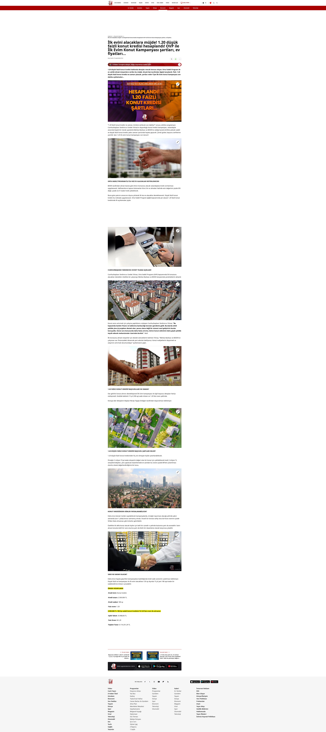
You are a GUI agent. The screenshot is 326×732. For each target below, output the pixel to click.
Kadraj (132, 696)
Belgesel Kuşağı (135, 711)
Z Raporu (133, 727)
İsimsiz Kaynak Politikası (205, 717)
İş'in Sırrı (133, 722)
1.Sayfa (132, 729)
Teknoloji (195, 8)
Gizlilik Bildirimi (202, 709)
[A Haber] (110, 2)
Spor (178, 8)
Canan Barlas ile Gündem (139, 701)
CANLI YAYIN (186, 2)
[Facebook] (145, 681)
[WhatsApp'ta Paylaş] (175, 59)
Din (109, 722)
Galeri (176, 688)
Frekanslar (200, 701)
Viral (109, 714)
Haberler (110, 36)
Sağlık (110, 727)
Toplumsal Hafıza (136, 699)
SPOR (152, 2)
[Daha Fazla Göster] (179, 59)
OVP (149, 198)
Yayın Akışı (200, 706)
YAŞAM (140, 2)
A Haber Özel (113, 694)
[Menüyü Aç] (217, 3)
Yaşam (147, 8)
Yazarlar (111, 729)
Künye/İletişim (202, 696)
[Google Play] (159, 666)
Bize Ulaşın (200, 694)
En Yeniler (131, 8)
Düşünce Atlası (135, 691)
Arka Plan (133, 704)
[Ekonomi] (195, 3)
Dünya (155, 8)
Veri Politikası (201, 699)
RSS (197, 691)
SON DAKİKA (117, 2)
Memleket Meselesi (137, 706)
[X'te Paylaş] (171, 59)
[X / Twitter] (149, 681)
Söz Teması (134, 717)
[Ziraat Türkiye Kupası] (211, 3)
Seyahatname (135, 709)
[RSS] (168, 681)
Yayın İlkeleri (201, 714)
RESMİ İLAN (175, 2)
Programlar (134, 688)
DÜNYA (147, 2)
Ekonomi (163, 8)
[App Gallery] (172, 666)
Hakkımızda (200, 711)
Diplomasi (133, 714)
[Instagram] (154, 681)
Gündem (139, 8)
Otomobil (186, 8)
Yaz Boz (132, 694)
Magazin (171, 8)
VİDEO (167, 2)
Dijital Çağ (133, 724)
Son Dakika (112, 701)
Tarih (110, 724)
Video (110, 688)
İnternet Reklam (202, 688)
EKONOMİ (133, 2)
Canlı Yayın (112, 691)
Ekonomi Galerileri (118, 36)
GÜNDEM (125, 2)
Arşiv (198, 704)
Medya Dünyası (135, 719)
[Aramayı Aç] (214, 3)
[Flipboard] (163, 681)
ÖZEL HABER (160, 2)
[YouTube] (158, 681)
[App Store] (144, 666)
